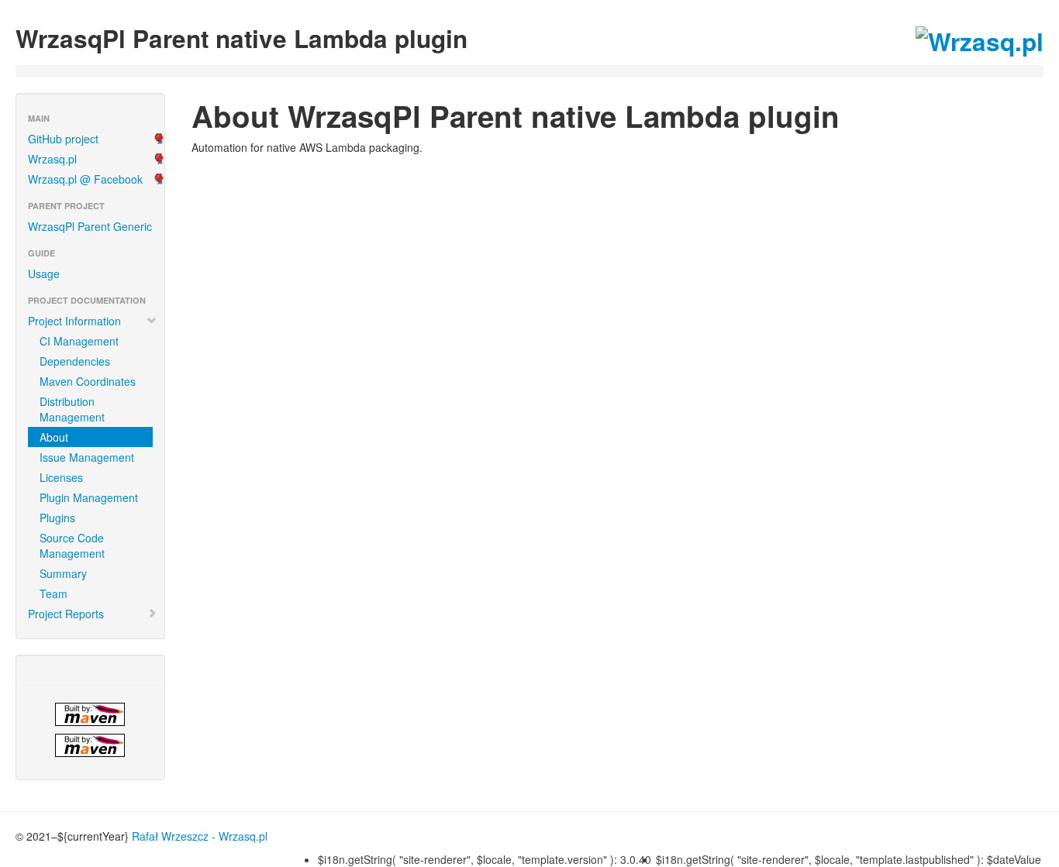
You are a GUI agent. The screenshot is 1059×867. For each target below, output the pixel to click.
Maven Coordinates (88, 381)
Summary (63, 573)
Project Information (74, 321)
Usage (44, 273)
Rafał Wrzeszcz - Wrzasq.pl (199, 836)
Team (53, 593)
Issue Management (87, 457)
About (54, 437)
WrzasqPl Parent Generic (90, 226)
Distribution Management (72, 409)
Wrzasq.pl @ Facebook (85, 179)
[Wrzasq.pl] (90, 745)
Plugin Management (89, 497)
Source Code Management (72, 545)
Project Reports (66, 613)
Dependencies (75, 361)
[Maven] (90, 714)
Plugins (57, 517)
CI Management (79, 341)
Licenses (61, 477)
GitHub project (63, 138)
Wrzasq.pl (52, 159)
